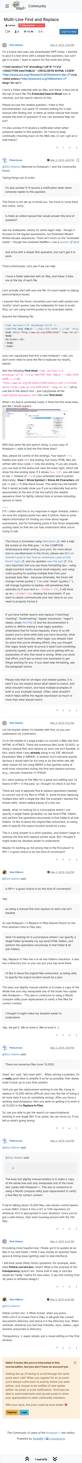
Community (37, 6)
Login (24, 1412)
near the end (55, 561)
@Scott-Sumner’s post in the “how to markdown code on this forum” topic (40, 557)
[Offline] (6, 872)
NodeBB (38, 1438)
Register (12, 1412)
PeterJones (16, 160)
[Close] (75, 1363)
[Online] (6, 160)
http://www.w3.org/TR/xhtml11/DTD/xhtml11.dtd (34, 74)
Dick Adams (16, 45)
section (64, 242)
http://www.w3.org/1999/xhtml (42, 78)
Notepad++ (53, 1432)
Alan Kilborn (16, 872)
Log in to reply (68, 31)
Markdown (49, 541)
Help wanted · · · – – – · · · (33, 25)
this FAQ (27, 622)
